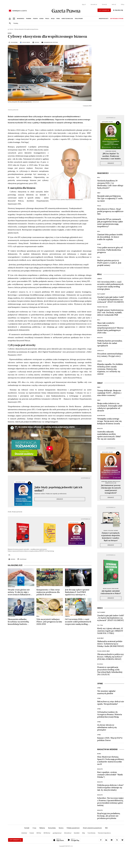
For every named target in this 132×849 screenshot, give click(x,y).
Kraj (98, 177)
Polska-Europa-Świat (103, 651)
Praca (99, 205)
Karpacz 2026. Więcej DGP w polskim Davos (109, 739)
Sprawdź (60, 499)
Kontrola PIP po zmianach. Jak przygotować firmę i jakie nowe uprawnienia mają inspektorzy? (110, 223)
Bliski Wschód (101, 415)
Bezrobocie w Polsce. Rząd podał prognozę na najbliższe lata (110, 211)
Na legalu (100, 664)
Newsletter (76, 833)
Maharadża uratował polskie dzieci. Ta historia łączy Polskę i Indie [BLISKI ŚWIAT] (110, 643)
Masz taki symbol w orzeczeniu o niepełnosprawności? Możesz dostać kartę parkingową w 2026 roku (110, 328)
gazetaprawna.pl (57, 833)
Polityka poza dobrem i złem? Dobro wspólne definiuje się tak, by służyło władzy (110, 787)
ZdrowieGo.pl (67, 833)
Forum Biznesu (91, 833)
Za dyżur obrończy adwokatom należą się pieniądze (107, 727)
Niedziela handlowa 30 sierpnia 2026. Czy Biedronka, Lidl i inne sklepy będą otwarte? (110, 184)
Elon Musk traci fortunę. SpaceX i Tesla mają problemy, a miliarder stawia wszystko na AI (110, 760)
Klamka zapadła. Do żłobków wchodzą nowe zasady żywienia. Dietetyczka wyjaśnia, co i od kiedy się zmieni (110, 369)
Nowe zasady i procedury (110, 588)
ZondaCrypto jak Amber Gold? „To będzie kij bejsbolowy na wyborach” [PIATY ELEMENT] (110, 299)
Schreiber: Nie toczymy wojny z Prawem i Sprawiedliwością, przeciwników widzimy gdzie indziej (110, 802)
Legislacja (100, 350)
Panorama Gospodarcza (104, 833)
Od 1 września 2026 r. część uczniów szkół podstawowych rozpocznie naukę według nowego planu (78, 621)
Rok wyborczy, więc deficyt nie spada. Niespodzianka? (110, 702)
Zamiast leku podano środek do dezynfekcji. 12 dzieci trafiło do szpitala (110, 237)
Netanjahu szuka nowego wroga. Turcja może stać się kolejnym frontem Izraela (109, 421)
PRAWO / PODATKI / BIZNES (111, 530)
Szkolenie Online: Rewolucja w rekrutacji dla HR (110, 482)
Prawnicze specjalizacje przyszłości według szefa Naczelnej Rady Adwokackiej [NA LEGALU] (109, 671)
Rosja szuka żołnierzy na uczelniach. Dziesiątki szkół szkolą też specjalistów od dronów (109, 407)
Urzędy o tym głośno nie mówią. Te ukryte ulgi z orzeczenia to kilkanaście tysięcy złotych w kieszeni (19, 592)
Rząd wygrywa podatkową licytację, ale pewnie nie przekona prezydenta (108, 816)
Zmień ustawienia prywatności (92, 828)
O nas (34, 828)
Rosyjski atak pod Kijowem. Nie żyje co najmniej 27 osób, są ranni (110, 198)
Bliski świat (100, 638)
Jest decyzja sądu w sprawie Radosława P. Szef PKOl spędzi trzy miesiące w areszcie (77, 592)
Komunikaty (52, 828)
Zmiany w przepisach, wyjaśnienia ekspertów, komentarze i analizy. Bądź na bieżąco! (110, 537)
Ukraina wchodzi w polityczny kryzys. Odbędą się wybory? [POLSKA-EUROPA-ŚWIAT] (110, 656)
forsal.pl (104, 4)
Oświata (99, 278)
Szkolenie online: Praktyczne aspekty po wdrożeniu (50, 494)
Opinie (99, 688)
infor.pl (114, 4)
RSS (106, 828)
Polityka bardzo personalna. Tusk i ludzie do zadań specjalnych (109, 343)
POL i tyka (100, 625)
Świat (98, 193)
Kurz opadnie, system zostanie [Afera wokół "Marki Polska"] (110, 774)
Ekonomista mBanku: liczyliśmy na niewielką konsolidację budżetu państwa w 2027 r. (18, 621)
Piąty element (101, 294)
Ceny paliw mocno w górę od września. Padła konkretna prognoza (110, 250)
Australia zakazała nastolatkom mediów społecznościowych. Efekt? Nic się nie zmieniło (109, 435)
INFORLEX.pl (47, 833)
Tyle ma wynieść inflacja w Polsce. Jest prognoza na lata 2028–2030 (49, 621)
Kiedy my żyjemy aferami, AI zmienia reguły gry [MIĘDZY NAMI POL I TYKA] (110, 631)
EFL (9, 555)
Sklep (122, 4)
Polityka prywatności (73, 828)
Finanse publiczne (102, 307)
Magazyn (100, 337)
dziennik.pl (94, 4)
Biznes (11, 29)
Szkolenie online (110, 151)
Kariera (61, 828)
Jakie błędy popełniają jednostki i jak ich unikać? (58, 489)
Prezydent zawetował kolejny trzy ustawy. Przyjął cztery (110, 354)
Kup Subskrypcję (104, 10)
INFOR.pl (39, 833)
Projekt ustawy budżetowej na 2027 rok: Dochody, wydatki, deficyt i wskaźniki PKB (110, 312)
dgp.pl (84, 4)
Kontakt (26, 828)
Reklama (42, 828)
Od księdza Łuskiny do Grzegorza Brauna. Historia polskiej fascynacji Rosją (109, 714)
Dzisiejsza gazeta (19, 11)
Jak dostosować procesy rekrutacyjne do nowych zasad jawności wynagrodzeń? (111, 489)
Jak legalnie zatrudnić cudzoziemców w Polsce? (111, 592)
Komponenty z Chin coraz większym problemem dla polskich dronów (48, 592)
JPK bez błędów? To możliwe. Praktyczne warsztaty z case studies (111, 156)
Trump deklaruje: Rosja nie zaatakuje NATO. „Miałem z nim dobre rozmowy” (109, 393)
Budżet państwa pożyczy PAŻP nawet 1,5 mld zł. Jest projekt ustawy (109, 263)
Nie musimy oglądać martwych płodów (106, 692)
